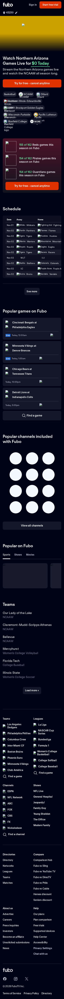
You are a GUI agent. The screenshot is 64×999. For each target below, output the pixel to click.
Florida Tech (11, 661)
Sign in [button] (33, 4)
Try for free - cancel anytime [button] (32, 83)
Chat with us (40, 953)
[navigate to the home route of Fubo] (8, 5)
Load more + (32, 690)
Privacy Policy (31, 993)
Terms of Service (12, 993)
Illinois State (11, 672)
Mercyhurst (11, 648)
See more (32, 291)
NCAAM (28, 94)
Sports (6, 554)
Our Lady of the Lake (17, 613)
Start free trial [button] (50, 4)
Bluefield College (17, 121)
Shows (18, 554)
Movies (30, 554)
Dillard (44, 94)
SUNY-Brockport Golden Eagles (25, 107)
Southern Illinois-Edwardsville (24, 101)
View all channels (32, 525)
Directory (46, 993)
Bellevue (9, 637)
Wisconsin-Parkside (19, 114)
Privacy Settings (42, 948)
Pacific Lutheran (47, 114)
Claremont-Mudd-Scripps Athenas (27, 625)
